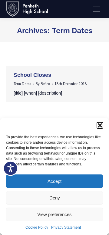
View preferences (54, 214)
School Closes (32, 75)
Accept (54, 181)
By (42, 84)
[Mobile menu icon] (96, 9)
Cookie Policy (36, 227)
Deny (54, 197)
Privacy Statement (66, 227)
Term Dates (22, 84)
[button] (100, 125)
